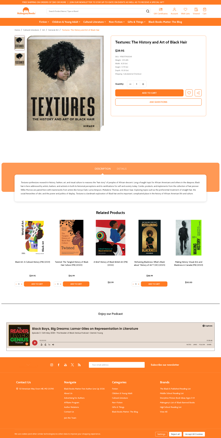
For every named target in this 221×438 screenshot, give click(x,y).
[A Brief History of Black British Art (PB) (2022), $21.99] (110, 237)
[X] (72, 364)
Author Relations (71, 407)
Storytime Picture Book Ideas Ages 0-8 (177, 398)
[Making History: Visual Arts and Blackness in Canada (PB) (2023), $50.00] (188, 237)
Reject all (175, 434)
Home (17, 30)
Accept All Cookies (194, 434)
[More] (48, 21)
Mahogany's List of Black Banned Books (177, 402)
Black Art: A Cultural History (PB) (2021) (32, 262)
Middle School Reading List (172, 393)
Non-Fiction (116, 21)
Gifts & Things (135, 21)
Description (103, 168)
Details (121, 168)
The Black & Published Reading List (175, 389)
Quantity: (119, 84)
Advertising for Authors (74, 398)
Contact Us (69, 412)
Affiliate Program (71, 402)
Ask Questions (158, 102)
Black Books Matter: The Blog (165, 21)
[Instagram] (51, 364)
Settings (161, 434)
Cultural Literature (93, 21)
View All (163, 412)
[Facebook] (58, 364)
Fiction (43, 21)
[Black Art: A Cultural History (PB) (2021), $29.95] (32, 237)
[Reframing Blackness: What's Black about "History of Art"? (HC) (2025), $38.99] (149, 237)
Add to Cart (149, 93)
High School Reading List (170, 407)
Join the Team (70, 418)
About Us (68, 393)
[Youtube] (65, 364)
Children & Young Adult (65, 21)
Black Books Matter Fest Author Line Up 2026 (84, 389)
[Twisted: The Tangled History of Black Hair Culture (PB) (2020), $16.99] (71, 237)
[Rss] (79, 364)
